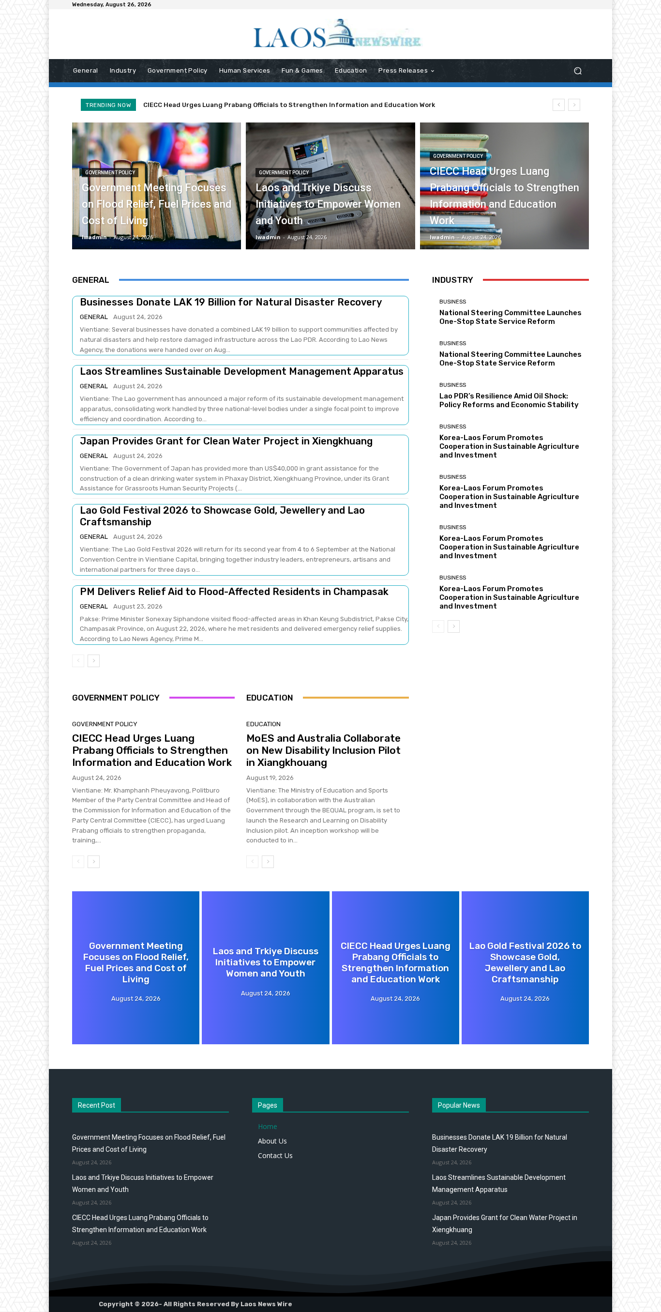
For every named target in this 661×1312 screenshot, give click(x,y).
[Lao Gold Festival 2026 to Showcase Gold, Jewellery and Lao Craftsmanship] (525, 967)
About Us (272, 1140)
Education (263, 724)
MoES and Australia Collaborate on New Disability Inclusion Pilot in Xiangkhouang (323, 750)
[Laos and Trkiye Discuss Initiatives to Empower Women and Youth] (330, 185)
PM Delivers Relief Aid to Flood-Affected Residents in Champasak (234, 591)
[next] (574, 105)
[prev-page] (78, 661)
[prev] (559, 105)
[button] (577, 71)
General (94, 317)
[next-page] (94, 661)
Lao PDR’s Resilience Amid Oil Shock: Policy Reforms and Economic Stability (509, 400)
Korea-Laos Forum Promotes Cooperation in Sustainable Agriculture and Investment (509, 446)
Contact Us (275, 1155)
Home (267, 1126)
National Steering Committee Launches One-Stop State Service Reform (510, 317)
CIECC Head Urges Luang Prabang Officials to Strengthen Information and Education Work (289, 104)
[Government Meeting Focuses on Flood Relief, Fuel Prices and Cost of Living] (156, 185)
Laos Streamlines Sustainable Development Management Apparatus (242, 371)
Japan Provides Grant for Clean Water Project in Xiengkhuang (226, 441)
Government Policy (110, 172)
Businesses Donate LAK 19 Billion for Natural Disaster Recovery (231, 302)
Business (452, 302)
